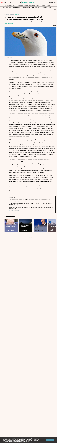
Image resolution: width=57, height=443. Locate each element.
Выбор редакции (35, 10)
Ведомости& (37, 7)
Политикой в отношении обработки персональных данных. (16, 441)
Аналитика (44, 7)
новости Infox (10, 217)
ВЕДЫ (10, 7)
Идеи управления (26, 7)
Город (32, 7)
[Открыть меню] (55, 2)
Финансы (26, 5)
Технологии (38, 5)
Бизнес (14, 5)
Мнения (48, 5)
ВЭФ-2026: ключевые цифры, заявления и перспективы (17, 10)
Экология (17, 14)
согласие (36, 439)
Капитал (49, 7)
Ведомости (5, 7)
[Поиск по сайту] (46, 2)
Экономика (20, 5)
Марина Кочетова (9, 23)
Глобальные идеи (8, 5)
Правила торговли (16, 7)
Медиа (43, 5)
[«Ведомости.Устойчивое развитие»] (27, 2)
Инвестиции (32, 5)
